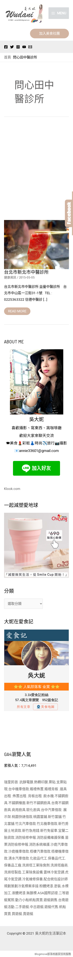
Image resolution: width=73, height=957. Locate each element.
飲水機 (48, 796)
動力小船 (22, 900)
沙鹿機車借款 (18, 851)
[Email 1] (30, 47)
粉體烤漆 (46, 886)
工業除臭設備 (32, 872)
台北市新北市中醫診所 (26, 271)
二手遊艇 (22, 907)
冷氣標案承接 (28, 886)
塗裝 (57, 886)
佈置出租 (20, 796)
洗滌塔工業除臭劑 (36, 865)
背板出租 (35, 796)
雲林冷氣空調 (54, 872)
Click (69, 213)
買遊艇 (17, 914)
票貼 (52, 782)
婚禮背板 (51, 789)
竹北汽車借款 (25, 824)
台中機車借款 (18, 789)
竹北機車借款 (47, 824)
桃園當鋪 (40, 817)
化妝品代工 (38, 858)
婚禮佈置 (37, 789)
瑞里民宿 (11, 782)
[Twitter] (12, 47)
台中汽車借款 (51, 810)
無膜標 (31, 893)
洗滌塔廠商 (59, 865)
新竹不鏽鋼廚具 (38, 803)
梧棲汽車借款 (40, 851)
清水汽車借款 (18, 858)
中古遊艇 (37, 907)
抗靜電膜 (26, 782)
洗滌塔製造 (12, 872)
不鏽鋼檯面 (17, 803)
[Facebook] (6, 47)
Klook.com (12, 489)
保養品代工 (56, 858)
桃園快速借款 (22, 817)
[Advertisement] (36, 169)
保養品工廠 (12, 865)
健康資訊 (10, 277)
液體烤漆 (19, 893)
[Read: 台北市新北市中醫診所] (36, 244)
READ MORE (17, 310)
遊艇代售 (51, 907)
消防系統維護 (39, 844)
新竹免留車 (48, 831)
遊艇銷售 (50, 900)
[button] (49, 33)
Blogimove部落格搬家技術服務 (53, 954)
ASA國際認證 (48, 893)
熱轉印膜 (41, 782)
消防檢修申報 (25, 837)
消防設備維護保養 (50, 837)
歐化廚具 (33, 810)
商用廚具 (19, 810)
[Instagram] (18, 47)
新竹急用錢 (30, 831)
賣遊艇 (28, 914)
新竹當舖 (55, 817)
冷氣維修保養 (32, 879)
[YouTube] (24, 47)
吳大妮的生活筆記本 (50, 933)
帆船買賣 (36, 900)
